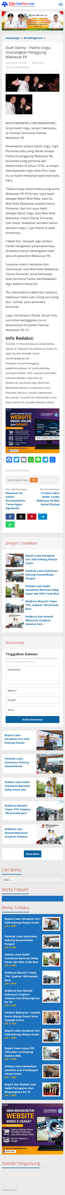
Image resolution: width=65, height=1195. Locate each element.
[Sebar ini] (10, 517)
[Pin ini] (31, 517)
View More (32, 854)
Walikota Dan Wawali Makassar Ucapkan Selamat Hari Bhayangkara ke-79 (16, 836)
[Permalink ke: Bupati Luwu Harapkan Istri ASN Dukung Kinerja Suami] (15, 560)
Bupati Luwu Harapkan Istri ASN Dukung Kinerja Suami (41, 559)
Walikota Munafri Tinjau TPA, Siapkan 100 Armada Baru (41, 605)
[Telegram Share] (42, 517)
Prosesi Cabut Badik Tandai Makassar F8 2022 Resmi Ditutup (48, 497)
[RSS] (34, 480)
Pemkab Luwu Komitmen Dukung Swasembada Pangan (41, 574)
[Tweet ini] (20, 517)
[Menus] (60, 4)
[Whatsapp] (10, 524)
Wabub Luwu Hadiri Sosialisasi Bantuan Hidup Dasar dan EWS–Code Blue (42, 589)
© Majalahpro (9, 1189)
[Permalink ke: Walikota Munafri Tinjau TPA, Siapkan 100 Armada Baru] (15, 606)
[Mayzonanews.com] (18, 4)
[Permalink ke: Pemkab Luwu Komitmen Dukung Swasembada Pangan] (15, 575)
